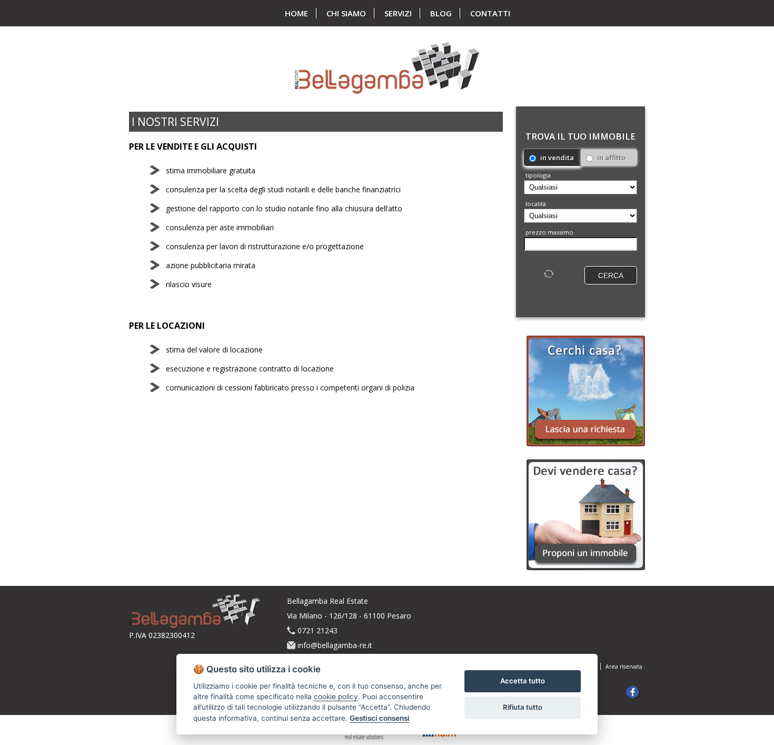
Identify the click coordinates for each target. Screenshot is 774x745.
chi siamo (346, 13)
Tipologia (538, 175)
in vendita (556, 157)
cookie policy (336, 696)
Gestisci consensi (380, 718)
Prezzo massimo (549, 232)
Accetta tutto (522, 681)
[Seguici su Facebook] (634, 693)
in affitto (611, 157)
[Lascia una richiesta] (586, 392)
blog (441, 13)
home (296, 13)
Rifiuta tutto (522, 707)
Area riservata (624, 666)
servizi (398, 13)
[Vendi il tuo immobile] (586, 516)
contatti (490, 13)
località (535, 204)
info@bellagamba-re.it (334, 645)
